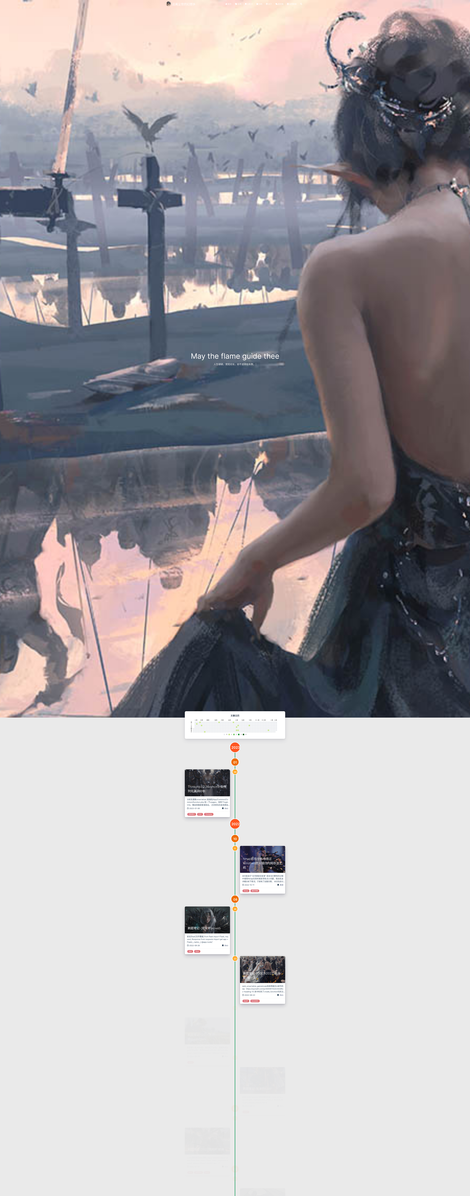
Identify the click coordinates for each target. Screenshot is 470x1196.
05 (235, 1169)
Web (226, 808)
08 (235, 899)
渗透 (281, 885)
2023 (235, 748)
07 (235, 1109)
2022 (235, 824)
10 (235, 839)
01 (235, 762)
